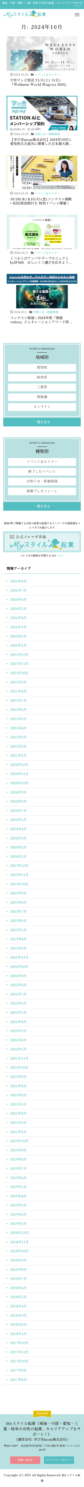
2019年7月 (18, 1168)
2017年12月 (19, 1343)
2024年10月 (19, 783)
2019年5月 (18, 1187)
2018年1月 (18, 1334)
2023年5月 (18, 930)
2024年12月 (19, 765)
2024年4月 (18, 829)
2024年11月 (19, 774)
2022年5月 (18, 1012)
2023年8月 (18, 902)
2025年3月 (18, 737)
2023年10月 (19, 884)
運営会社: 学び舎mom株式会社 (42, 1439)
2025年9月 (18, 682)
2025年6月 (18, 710)
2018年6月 (18, 1288)
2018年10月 (19, 1251)
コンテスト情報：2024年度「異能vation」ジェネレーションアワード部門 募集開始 (41, 322)
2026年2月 (18, 636)
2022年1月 (18, 1049)
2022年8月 (18, 985)
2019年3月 (18, 1205)
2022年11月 (19, 957)
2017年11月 (19, 1352)
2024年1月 (18, 856)
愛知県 (42, 367)
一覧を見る (42, 422)
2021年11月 (19, 1058)
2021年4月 (18, 1113)
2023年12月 (19, 866)
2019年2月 (18, 1214)
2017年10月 (19, 1361)
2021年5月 (18, 1104)
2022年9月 (18, 976)
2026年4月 (18, 618)
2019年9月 (18, 1150)
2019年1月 (18, 1224)
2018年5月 (18, 1297)
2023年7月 (18, 911)
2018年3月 (18, 1315)
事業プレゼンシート (42, 491)
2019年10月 (19, 1141)
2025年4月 (18, 728)
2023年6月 (18, 921)
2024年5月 (18, 820)
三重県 (42, 387)
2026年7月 (18, 590)
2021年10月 (19, 1067)
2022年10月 (19, 967)
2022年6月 (18, 1003)
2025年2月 (18, 746)
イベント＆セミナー (47, 74)
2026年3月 (18, 627)
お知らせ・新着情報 (47, 134)
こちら (60, 555)
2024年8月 (18, 801)
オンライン (42, 407)
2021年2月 (18, 1123)
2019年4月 (18, 1196)
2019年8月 (18, 1159)
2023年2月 (18, 948)
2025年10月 (19, 673)
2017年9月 (18, 1370)
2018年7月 (18, 1279)
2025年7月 (18, 700)
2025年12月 (19, 655)
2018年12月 (19, 1233)
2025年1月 (18, 755)
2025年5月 (18, 719)
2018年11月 (19, 1242)
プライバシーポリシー (59, 1460)
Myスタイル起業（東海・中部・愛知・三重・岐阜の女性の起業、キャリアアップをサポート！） (42, 1429)
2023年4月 (18, 939)
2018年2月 (18, 1324)
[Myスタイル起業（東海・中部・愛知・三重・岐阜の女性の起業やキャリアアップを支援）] (42, 14)
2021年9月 (18, 1077)
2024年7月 (18, 811)
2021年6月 (18, 1095)
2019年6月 (18, 1178)
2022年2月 (18, 1040)
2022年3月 (18, 1031)
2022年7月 (18, 994)
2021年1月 (18, 1132)
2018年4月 (18, 1306)
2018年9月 (18, 1260)
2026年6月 (18, 599)
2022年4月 (18, 1022)
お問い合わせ (25, 1460)
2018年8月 (18, 1270)
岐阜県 (42, 377)
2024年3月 (18, 838)
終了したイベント (42, 471)
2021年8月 (18, 1086)
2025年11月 (19, 664)
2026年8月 (18, 581)
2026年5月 (18, 609)
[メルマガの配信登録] (42, 541)
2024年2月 (18, 847)
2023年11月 (19, 875)
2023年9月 (18, 893)
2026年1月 (18, 645)
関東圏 (42, 397)
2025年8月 (18, 691)
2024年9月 (18, 792)
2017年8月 (18, 1380)
